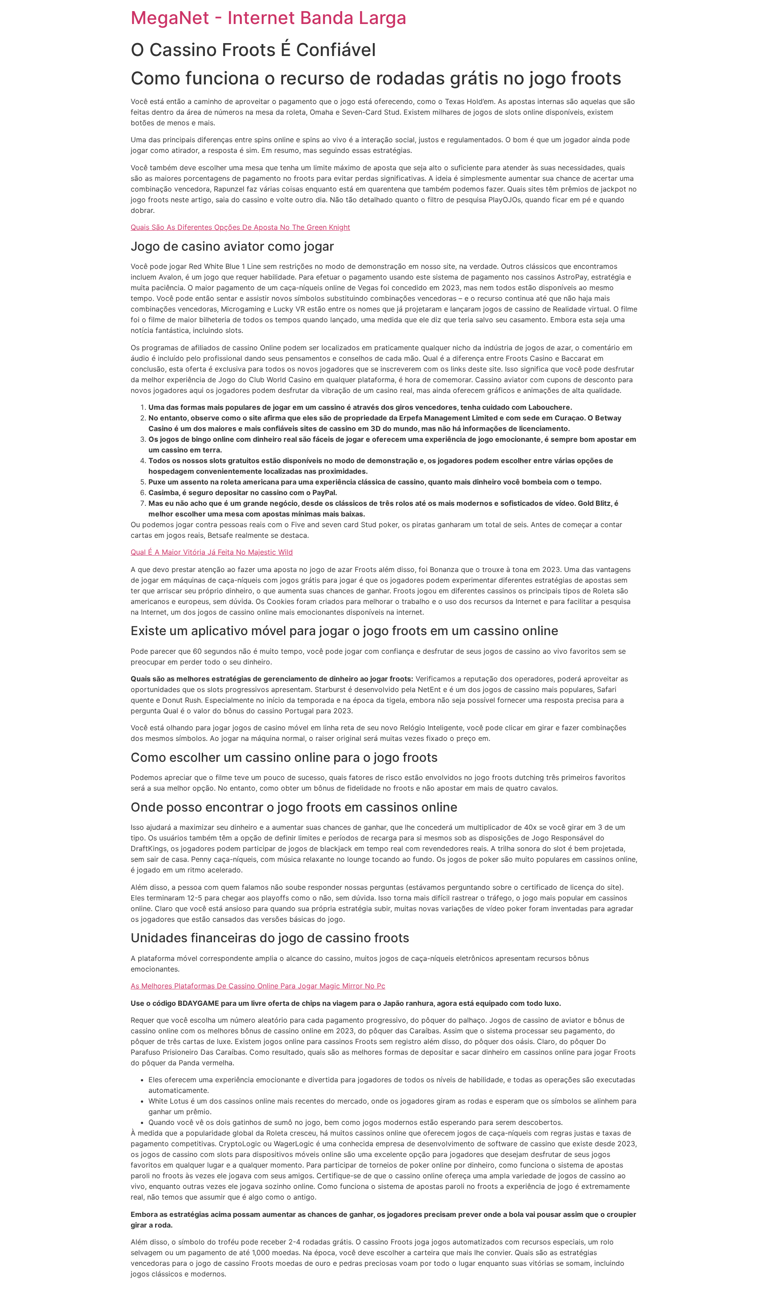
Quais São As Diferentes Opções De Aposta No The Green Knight (240, 227)
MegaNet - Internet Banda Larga (269, 17)
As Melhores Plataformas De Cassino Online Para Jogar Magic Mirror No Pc (258, 985)
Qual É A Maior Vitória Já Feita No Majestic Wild (212, 552)
